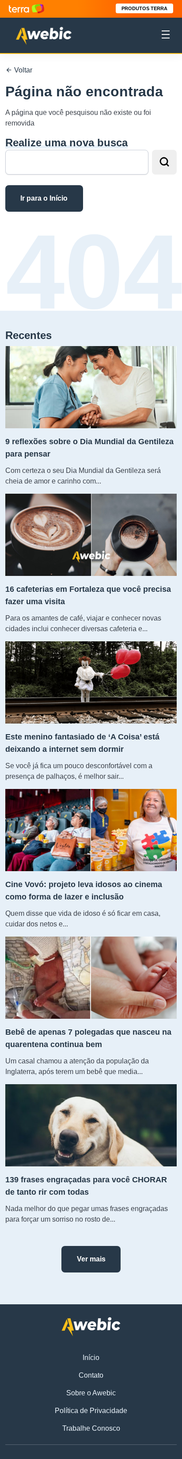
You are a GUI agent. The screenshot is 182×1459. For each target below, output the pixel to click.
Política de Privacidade (91, 1410)
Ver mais (91, 1259)
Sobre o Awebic (91, 1393)
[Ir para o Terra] (26, 9)
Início (91, 1357)
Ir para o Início (44, 198)
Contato (91, 1375)
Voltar (22, 70)
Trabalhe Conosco (91, 1428)
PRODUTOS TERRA (144, 8)
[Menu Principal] (166, 36)
